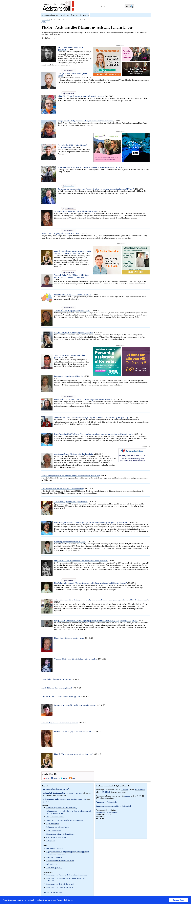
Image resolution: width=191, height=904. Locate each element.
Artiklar (63, 15)
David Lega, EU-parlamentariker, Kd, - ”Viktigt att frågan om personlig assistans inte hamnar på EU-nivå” (96, 189)
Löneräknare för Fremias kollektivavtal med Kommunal (66, 874)
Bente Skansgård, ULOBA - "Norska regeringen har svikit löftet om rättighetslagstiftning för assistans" (91, 522)
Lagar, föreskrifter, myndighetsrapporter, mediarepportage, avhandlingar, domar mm (67, 852)
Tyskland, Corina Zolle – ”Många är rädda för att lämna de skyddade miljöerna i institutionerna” (71, 276)
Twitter (65, 778)
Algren (127, 796)
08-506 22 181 (105, 792)
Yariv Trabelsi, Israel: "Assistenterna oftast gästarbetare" (69, 356)
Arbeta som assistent (53, 830)
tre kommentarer (68, 186)
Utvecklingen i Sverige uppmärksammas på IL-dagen (60, 233)
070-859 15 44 (140, 789)
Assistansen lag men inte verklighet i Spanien (70, 501)
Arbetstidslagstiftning (54, 867)
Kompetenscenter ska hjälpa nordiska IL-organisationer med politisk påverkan (85, 121)
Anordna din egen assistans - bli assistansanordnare (64, 820)
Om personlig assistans (54, 848)
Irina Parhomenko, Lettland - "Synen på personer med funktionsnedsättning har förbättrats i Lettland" (90, 583)
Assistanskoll (46, 20)
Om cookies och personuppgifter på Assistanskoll (113, 806)
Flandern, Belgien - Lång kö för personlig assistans (59, 723)
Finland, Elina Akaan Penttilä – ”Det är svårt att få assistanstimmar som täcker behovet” (72, 252)
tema (84, 799)
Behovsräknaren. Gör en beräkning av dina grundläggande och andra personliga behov (68, 812)
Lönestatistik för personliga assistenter (60, 860)
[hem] (58, 11)
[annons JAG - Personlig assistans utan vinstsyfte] (136, 60)
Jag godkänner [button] (178, 900)
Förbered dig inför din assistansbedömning (61, 807)
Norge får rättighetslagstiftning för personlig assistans (73, 332)
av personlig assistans (62, 793)
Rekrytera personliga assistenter (58, 827)
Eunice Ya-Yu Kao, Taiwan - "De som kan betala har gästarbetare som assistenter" (83, 399)
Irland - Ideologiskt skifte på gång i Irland (69, 638)
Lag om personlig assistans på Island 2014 (69, 376)
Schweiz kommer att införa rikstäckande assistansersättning (62, 488)
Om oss (83, 15)
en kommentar (69, 70)
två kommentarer (68, 93)
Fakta (73, 15)
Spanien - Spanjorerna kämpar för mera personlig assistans (75, 705)
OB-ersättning (51, 864)
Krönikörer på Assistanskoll (52, 892)
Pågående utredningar (54, 857)
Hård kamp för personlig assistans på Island (69, 541)
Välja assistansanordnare (55, 816)
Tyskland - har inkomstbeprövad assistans (56, 679)
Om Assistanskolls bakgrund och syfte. (56, 789)
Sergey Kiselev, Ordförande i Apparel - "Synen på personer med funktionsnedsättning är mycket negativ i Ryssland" (96, 620)
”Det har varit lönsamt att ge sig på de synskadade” (71, 48)
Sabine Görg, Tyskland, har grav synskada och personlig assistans (81, 96)
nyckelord (45, 801)
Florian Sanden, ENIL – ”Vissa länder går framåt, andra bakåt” (72, 146)
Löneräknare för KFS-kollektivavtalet (60, 884)
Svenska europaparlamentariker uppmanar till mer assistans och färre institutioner (70, 475)
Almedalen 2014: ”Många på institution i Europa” (72, 310)
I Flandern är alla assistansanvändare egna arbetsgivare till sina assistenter (80, 560)
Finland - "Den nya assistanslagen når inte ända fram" (73, 754)
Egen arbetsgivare (52, 823)
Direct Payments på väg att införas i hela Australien (72, 294)
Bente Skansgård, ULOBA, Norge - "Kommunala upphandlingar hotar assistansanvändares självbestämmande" (94, 434)
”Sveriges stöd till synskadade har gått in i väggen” (73, 74)
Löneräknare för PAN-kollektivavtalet (60, 887)
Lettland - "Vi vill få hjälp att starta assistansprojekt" (73, 731)
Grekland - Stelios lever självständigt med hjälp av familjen (75, 659)
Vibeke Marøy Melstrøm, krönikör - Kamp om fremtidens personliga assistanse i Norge (89, 167)
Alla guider (50, 840)
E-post (47, 778)
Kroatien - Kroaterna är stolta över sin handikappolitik (60, 696)
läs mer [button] (71, 900)
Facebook (56, 778)
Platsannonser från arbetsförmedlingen (60, 834)
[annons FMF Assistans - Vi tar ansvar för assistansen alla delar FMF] (136, 161)
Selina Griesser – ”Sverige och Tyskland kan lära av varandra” (76, 211)
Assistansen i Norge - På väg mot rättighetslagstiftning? (74, 454)
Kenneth (124, 789)
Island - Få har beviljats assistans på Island (56, 688)
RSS (73, 778)
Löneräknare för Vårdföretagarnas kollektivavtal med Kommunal (65, 879)
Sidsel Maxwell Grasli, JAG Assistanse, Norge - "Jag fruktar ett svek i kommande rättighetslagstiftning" (91, 417)
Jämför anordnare (48, 15)
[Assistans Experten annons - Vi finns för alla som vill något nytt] (136, 375)
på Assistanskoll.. (106, 802)
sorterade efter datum (62, 799)
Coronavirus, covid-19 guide (56, 837)
